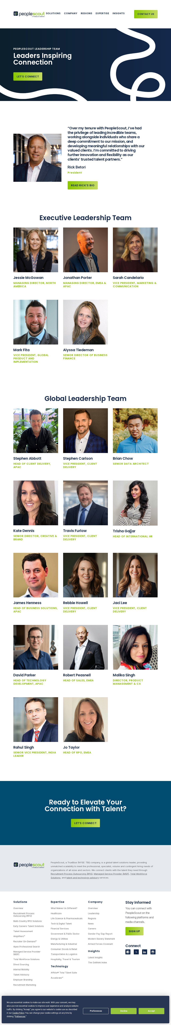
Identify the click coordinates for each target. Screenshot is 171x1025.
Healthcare (56, 913)
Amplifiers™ (19, 936)
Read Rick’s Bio (82, 185)
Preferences (96, 1011)
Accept (151, 1011)
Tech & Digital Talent (61, 923)
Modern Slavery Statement (101, 939)
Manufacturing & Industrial (64, 944)
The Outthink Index (97, 962)
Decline (123, 1011)
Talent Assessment (23, 931)
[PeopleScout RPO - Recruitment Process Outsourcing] (29, 14)
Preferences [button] (20, 1016)
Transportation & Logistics (64, 954)
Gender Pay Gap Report (100, 934)
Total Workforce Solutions (26, 959)
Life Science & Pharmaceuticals (66, 918)
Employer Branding (22, 979)
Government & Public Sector (65, 934)
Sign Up (134, 931)
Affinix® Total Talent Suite (64, 972)
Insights (119, 13)
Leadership (93, 913)
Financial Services (60, 928)
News (91, 923)
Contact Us (145, 14)
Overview (18, 908)
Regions (86, 13)
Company (70, 13)
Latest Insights (95, 957)
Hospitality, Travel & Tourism (65, 959)
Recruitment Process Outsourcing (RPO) (72, 873)
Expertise (102, 13)
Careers (92, 928)
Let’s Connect (28, 76)
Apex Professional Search (26, 946)
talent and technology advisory (82, 877)
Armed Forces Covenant (100, 944)
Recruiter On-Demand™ (25, 941)
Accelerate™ (57, 978)
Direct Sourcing (21, 964)
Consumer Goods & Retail (64, 949)
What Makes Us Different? (64, 908)
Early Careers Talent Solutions (28, 926)
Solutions (53, 13)
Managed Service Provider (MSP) (111, 873)
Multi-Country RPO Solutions (27, 921)
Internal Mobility (21, 969)
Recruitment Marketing (24, 985)
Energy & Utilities (59, 939)
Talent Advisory (21, 974)
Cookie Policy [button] (18, 1013)
